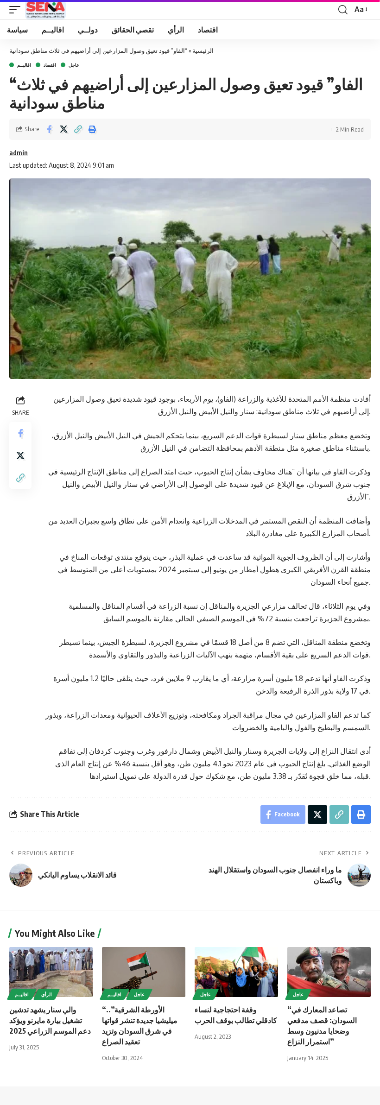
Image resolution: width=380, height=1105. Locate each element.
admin (18, 152)
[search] (343, 10)
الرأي (46, 994)
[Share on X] (63, 129)
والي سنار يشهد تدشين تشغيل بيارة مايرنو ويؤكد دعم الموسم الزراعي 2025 (50, 1020)
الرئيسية (203, 50)
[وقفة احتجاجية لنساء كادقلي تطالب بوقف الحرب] (236, 972)
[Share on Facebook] (49, 129)
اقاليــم (24, 65)
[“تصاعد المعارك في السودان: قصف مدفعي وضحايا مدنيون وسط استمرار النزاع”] (329, 972)
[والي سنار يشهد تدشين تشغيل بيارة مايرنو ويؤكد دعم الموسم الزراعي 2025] (51, 972)
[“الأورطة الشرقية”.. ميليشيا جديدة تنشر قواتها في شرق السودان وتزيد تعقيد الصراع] (143, 972)
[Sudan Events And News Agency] (45, 9)
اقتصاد (50, 65)
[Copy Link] (77, 129)
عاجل (74, 65)
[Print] (92, 129)
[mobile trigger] (17, 9)
